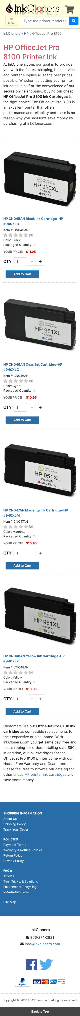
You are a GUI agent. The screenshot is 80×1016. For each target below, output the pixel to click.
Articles (8, 876)
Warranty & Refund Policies (22, 850)
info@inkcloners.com (42, 944)
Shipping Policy (14, 824)
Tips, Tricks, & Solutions (20, 881)
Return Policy (12, 855)
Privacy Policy (13, 861)
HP (26, 33)
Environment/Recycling (20, 887)
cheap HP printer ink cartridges (39, 774)
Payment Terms (14, 844)
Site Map (9, 902)
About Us (10, 819)
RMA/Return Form (16, 892)
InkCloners (11, 33)
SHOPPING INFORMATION (22, 813)
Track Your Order (15, 829)
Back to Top (40, 1011)
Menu (11, 23)
